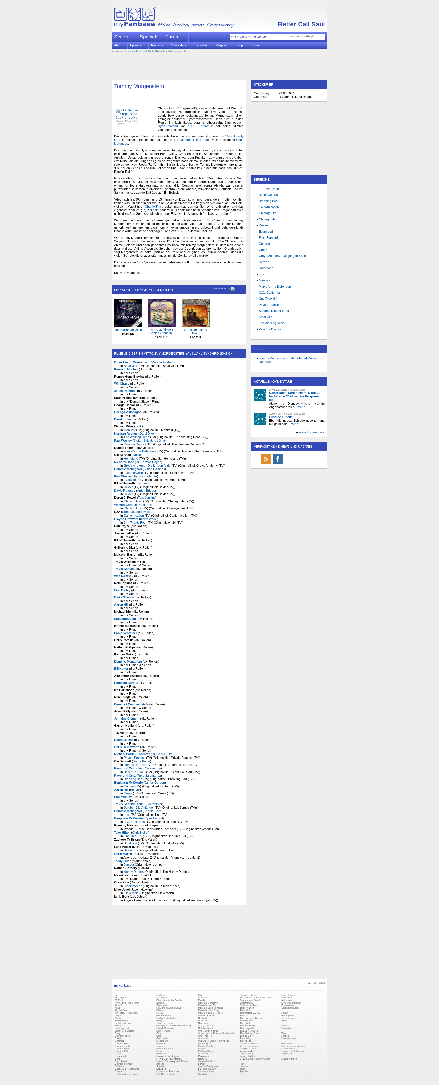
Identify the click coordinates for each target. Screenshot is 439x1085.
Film (242, 1064)
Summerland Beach (250, 1000)
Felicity (160, 1010)
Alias (117, 1008)
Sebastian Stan (125, 619)
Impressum (287, 1053)
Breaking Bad (133, 779)
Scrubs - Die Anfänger (139, 807)
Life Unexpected (165, 1074)
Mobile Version (289, 1059)
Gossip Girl (162, 1041)
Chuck (118, 1053)
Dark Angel (121, 1061)
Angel (118, 1015)
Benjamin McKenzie (128, 782)
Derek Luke (122, 419)
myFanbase (118, 51)
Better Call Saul (301, 24)
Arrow (118, 1018)
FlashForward (133, 473)
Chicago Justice (123, 1046)
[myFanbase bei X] (289, 464)
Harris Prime (141, 761)
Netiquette (286, 1043)
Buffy (117, 1033)
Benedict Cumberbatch (131, 704)
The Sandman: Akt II (128, 330)
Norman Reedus (126, 433)
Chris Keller (140, 832)
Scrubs (202, 1064)
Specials (149, 36)
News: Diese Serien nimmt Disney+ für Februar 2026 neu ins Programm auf (295, 396)
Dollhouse (161, 995)
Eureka (160, 1003)
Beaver (135, 790)
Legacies (161, 1069)
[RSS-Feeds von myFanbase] (266, 464)
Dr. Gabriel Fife (162, 754)
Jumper (129, 864)
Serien (130, 51)
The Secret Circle (249, 1031)
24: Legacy (121, 997)
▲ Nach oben (316, 982)
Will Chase (121, 384)
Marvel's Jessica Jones (210, 1008)
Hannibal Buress (126, 683)
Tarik (138, 426)
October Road (205, 1028)
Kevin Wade (148, 519)
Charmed (119, 1041)
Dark (117, 1059)
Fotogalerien (287, 1005)
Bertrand (143, 483)
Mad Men (203, 997)
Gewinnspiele (288, 1018)
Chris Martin (123, 854)
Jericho (160, 1064)
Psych (201, 1048)
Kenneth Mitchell (126, 369)
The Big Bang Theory (251, 1018)
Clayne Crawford (126, 519)
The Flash (245, 1023)
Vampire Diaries (135, 444)
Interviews (286, 997)
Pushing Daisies (206, 1051)
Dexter (128, 487)
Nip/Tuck (203, 1023)
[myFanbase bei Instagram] (301, 464)
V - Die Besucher (249, 1046)
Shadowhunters (206, 1071)
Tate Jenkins (146, 497)
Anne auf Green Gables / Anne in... (161, 331)
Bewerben (286, 1028)
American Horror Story (126, 1013)
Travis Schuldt (124, 569)
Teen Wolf (245, 1010)
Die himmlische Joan (194, 140)
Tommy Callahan (145, 476)
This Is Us (245, 1036)
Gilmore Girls (163, 1031)
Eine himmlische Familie (169, 1000)
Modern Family (206, 1015)
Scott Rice (146, 505)
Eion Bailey (122, 590)
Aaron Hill (121, 604)
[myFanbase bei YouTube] (313, 464)
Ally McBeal (121, 1010)
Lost (154, 210)
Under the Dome (248, 1043)
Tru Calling (245, 1038)
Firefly (159, 1013)
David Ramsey (124, 490)
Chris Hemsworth (126, 747)
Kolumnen (286, 1000)
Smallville (130, 366)
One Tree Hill (133, 836)
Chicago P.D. (122, 1051)
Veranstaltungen (290, 1008)
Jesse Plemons (125, 391)
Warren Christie (125, 505)
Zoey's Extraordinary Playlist (255, 1059)
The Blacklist (247, 1020)
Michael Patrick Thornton (132, 754)
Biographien (287, 1015)
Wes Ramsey (123, 576)
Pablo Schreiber (125, 633)
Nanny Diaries (134, 872)
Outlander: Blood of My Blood (213, 1041)
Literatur (244, 1066)
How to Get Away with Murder (172, 1061)
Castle (118, 1038)
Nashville (203, 1018)
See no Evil (131, 850)
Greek (128, 793)
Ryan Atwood (168, 126)
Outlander (203, 1038)
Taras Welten (247, 1008)
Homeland (131, 458)
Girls (158, 1033)
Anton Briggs (146, 490)
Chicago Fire (133, 508)
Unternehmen (288, 1038)
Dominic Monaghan (128, 469)
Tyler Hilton (122, 832)
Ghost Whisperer (165, 1028)
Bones (118, 1025)
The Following (247, 1025)
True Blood (245, 1041)
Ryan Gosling (123, 740)
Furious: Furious (281, 417)
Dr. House (161, 997)
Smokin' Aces (133, 886)
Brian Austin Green (128, 362)
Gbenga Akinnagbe (128, 412)
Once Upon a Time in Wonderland (216, 1033)
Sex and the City (207, 1069)
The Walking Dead (136, 437)
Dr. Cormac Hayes (148, 462)
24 (116, 995)
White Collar (246, 1053)
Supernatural (246, 1003)
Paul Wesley (123, 440)
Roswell (202, 1059)
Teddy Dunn (122, 861)
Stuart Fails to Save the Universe (257, 997)
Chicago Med (133, 501)
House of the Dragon (167, 1056)
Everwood (131, 480)
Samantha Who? (207, 1061)
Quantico (203, 1053)
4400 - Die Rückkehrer (127, 1003)
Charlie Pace (154, 206)
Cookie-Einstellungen (292, 1051)
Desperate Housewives (127, 1069)
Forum (172, 36)
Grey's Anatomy (165, 1048)
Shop (284, 1020)
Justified (160, 1066)
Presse (285, 1036)
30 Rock (119, 1000)
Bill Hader (121, 668)
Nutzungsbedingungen (293, 1046)
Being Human (122, 1020)
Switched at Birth (249, 1005)
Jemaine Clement (126, 718)
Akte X (118, 1005)
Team (284, 1033)
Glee (158, 1036)
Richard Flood (124, 462)
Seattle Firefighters (208, 1066)
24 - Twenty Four (135, 522)
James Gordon (155, 782)
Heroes (264, 262)
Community (121, 1056)
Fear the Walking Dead (168, 1008)
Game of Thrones (165, 1023)
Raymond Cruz (125, 768)
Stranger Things (248, 995)
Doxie (137, 455)
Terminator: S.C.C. (250, 1013)
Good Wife (162, 1038)
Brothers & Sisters (124, 1031)
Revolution (203, 1056)
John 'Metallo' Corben (159, 362)
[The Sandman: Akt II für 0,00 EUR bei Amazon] (128, 326)
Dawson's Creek (123, 1064)
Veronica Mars (247, 1051)
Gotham (129, 786)
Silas (162, 440)
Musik (243, 1069)
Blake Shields (124, 597)
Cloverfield (131, 893)
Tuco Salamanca (149, 768)
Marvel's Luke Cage (208, 1010)
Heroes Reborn (134, 765)
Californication (134, 515)
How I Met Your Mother (168, 1059)
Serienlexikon (288, 995)
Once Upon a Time (208, 1031)
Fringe (159, 1020)
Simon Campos (154, 469)
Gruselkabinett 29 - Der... (196, 331)
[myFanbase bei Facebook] (278, 464)
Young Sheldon (247, 1056)
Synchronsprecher (177, 51)
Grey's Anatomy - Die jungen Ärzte (147, 465)
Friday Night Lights (166, 1018)
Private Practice (134, 758)
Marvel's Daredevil (208, 1003)
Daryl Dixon (147, 433)
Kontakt (285, 1025)
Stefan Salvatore (145, 440)
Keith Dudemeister (149, 804)
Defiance (119, 1066)
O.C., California (200, 126)
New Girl (202, 1020)
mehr (301, 407)
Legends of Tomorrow (167, 1071)
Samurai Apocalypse (136, 512)
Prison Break (205, 1043)
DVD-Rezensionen (291, 1003)
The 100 (244, 1015)
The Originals (247, 1028)
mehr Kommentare (312, 432)
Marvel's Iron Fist (207, 1005)
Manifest (129, 430)
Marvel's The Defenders (140, 451)
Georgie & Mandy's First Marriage (174, 1025)
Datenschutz (288, 1048)
